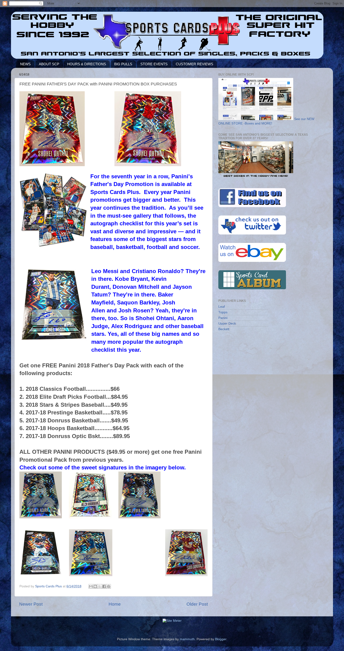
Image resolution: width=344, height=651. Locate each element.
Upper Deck (227, 323)
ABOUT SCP (49, 64)
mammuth (187, 639)
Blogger (220, 639)
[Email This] (90, 586)
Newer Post (31, 604)
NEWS (25, 64)
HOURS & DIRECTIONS (86, 64)
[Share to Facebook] (104, 586)
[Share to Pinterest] (108, 586)
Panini (222, 318)
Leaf (221, 306)
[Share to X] (99, 586)
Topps (222, 312)
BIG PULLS (123, 64)
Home (115, 604)
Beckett (223, 329)
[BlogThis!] (95, 586)
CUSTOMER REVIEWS (194, 64)
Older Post (197, 604)
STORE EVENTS (154, 64)
